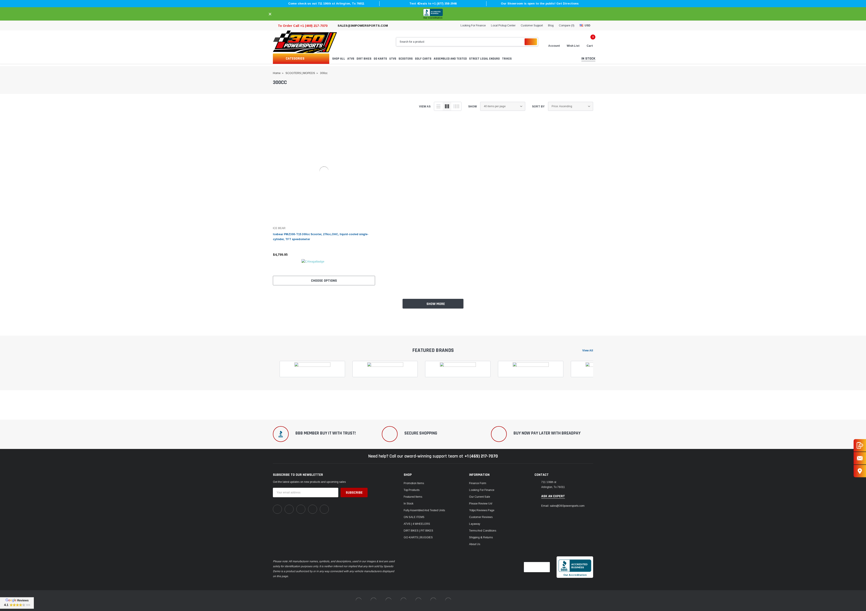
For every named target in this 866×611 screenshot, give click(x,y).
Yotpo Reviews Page (481, 510)
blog (551, 25)
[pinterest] (289, 509)
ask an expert (553, 496)
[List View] (438, 106)
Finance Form (477, 483)
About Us (474, 544)
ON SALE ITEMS (414, 517)
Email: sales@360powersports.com (563, 505)
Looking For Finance (473, 25)
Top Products (411, 490)
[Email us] (860, 458)
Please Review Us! (480, 503)
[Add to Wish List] (373, 254)
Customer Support (532, 25)
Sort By (538, 106)
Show (472, 106)
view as (425, 106)
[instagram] (300, 509)
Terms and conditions (482, 530)
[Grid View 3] (447, 106)
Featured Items (413, 496)
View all (587, 350)
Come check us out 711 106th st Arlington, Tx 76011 (326, 3)
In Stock (408, 503)
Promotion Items (414, 483)
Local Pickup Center (503, 25)
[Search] (531, 41)
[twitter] (324, 509)
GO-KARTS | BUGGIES (418, 537)
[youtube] (312, 509)
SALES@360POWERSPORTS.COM (363, 25)
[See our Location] (860, 471)
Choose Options (324, 280)
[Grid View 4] (456, 106)
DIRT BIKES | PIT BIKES (418, 530)
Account (554, 45)
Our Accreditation (432, 18)
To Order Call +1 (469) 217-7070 (302, 25)
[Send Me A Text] (860, 445)
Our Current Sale (479, 496)
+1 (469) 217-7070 (481, 456)
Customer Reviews (481, 517)
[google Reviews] (17, 602)
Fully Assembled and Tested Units (424, 510)
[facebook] (277, 509)
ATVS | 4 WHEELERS (417, 523)
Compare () (566, 25)
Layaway (474, 523)
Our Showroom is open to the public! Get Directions (540, 3)
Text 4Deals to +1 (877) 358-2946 (433, 3)
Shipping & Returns (481, 537)
